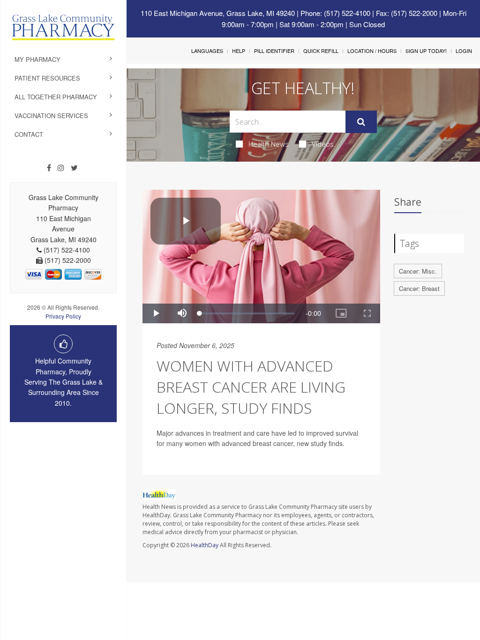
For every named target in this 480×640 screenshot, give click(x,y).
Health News (268, 144)
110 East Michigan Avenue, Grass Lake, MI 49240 (218, 13)
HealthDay (204, 545)
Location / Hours (372, 50)
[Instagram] (61, 167)
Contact (29, 134)
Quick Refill (320, 50)
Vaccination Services (51, 115)
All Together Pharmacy (56, 96)
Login (464, 50)
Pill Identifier (274, 50)
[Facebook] (49, 167)
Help (238, 50)
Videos (323, 144)
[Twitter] (74, 167)
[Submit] (361, 122)
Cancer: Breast (419, 288)
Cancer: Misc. (418, 271)
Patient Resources (47, 78)
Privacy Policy (63, 316)
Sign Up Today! (426, 50)
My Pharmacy (37, 59)
